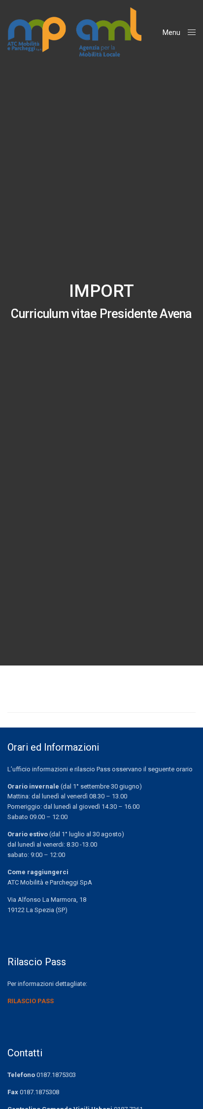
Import (101, 291)
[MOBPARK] (74, 32)
